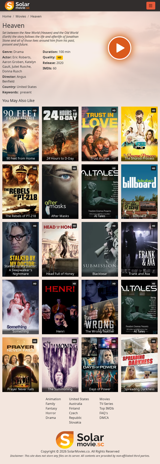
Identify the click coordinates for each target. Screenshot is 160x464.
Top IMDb (107, 408)
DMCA (104, 418)
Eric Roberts (21, 57)
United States (27, 87)
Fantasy (51, 408)
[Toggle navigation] (150, 6)
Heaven (36, 16)
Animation (53, 399)
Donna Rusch (12, 71)
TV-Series (106, 404)
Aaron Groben (12, 62)
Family (50, 404)
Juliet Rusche (21, 66)
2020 (59, 63)
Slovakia (75, 422)
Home (6, 16)
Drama (18, 52)
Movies (21, 16)
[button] (119, 48)
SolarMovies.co (78, 451)
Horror (51, 413)
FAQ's (104, 413)
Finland (74, 408)
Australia (75, 404)
